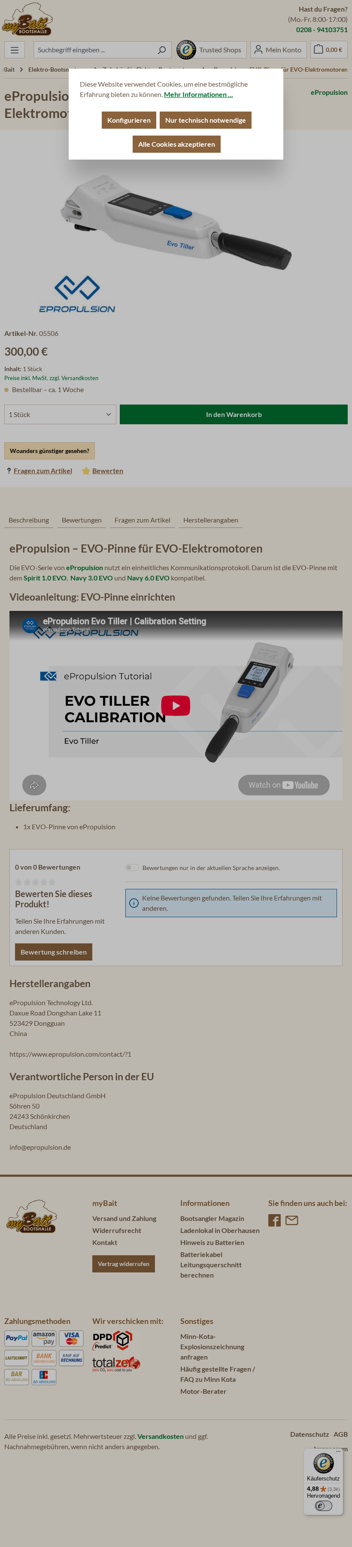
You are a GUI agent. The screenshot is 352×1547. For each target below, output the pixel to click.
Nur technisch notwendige (205, 120)
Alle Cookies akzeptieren (176, 144)
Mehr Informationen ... (198, 94)
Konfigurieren (129, 120)
